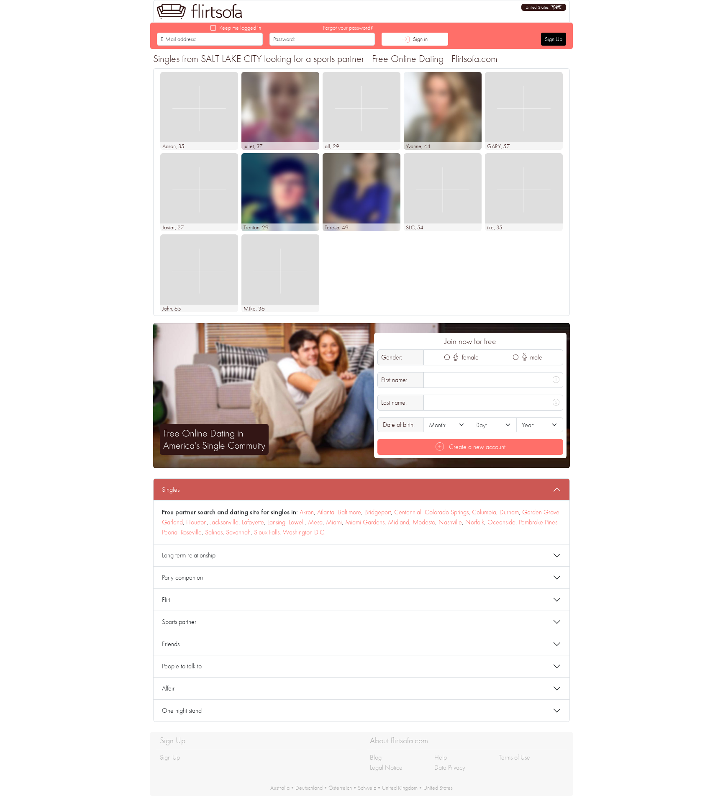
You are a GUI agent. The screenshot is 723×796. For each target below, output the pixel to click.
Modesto (424, 522)
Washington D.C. (304, 532)
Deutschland (309, 787)
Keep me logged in (240, 27)
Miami (334, 522)
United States (438, 787)
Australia (280, 787)
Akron (307, 512)
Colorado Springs (447, 512)
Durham (509, 512)
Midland (398, 522)
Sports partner (179, 621)
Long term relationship (188, 555)
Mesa (315, 522)
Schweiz (367, 787)
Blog (376, 757)
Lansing (276, 522)
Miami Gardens (365, 522)
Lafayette (253, 522)
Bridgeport (377, 512)
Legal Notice (386, 767)
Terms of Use (514, 757)
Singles (170, 489)
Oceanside (501, 522)
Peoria (169, 532)
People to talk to (182, 666)
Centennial (407, 512)
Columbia (484, 512)
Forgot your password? (348, 27)
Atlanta (325, 512)
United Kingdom (400, 787)
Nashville (450, 522)
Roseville (191, 532)
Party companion (182, 577)
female (469, 357)
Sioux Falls (266, 532)
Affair (168, 688)
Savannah (238, 532)
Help (440, 757)
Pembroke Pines (538, 522)
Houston (196, 522)
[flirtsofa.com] (199, 11)
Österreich (340, 787)
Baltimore (349, 512)
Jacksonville (224, 522)
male (535, 357)
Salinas (214, 532)
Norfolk (474, 522)
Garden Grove (540, 512)
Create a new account (476, 446)
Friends (170, 643)
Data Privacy (449, 767)
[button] (543, 7)
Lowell (297, 522)
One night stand (182, 710)
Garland (172, 522)
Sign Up (553, 39)
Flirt (166, 599)
